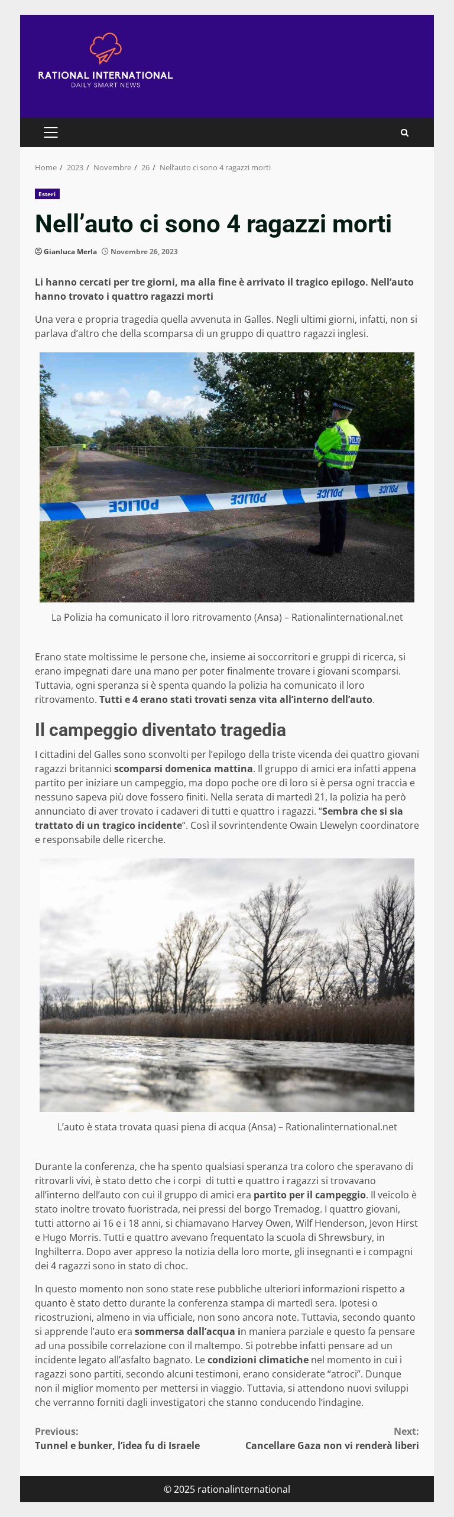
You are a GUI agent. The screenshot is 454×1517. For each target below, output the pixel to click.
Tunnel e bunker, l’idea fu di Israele (117, 1438)
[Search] (404, 132)
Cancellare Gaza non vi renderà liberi (332, 1438)
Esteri (47, 194)
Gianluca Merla (70, 252)
